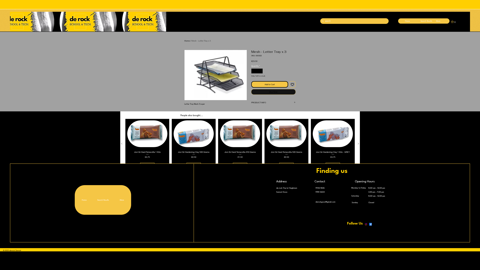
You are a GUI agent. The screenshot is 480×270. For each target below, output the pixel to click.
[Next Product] (358, 143)
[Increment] (260, 71)
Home (187, 41)
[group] (240, 143)
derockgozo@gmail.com (325, 202)
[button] (454, 21)
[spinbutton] (257, 71)
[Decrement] (253, 71)
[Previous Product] (121, 143)
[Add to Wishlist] (292, 84)
